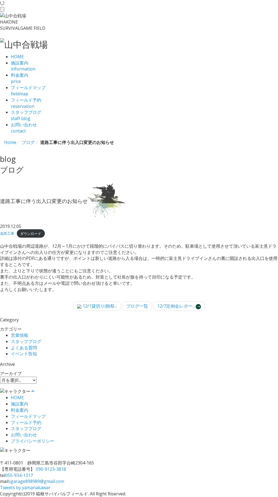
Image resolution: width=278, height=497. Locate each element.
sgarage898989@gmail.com (36, 481)
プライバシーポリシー (32, 441)
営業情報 (19, 335)
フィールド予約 (26, 422)
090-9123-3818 (51, 469)
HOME (17, 398)
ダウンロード (30, 233)
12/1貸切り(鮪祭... (99, 306)
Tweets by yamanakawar (25, 487)
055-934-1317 (19, 475)
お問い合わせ (24, 435)
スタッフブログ (26, 341)
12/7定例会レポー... (176, 306)
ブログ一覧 (137, 306)
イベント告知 (24, 354)
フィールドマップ (28, 416)
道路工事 (7, 233)
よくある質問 (24, 348)
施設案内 (19, 404)
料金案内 (19, 410)
